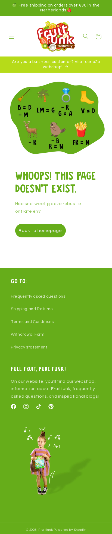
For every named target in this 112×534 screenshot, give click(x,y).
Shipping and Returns (32, 309)
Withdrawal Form (27, 334)
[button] (11, 36)
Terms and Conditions (32, 322)
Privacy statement (29, 347)
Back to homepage (40, 230)
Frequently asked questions (38, 296)
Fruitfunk (45, 529)
